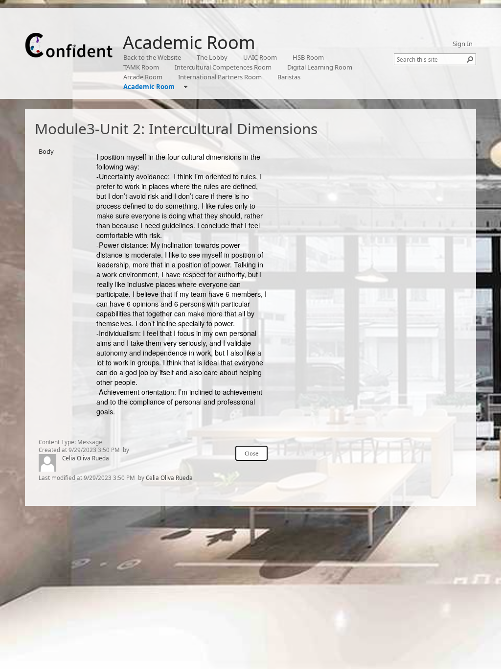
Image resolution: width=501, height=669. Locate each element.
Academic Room (189, 42)
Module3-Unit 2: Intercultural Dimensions (176, 129)
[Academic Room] (69, 45)
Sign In (463, 43)
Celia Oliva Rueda (85, 458)
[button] (470, 59)
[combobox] (431, 59)
